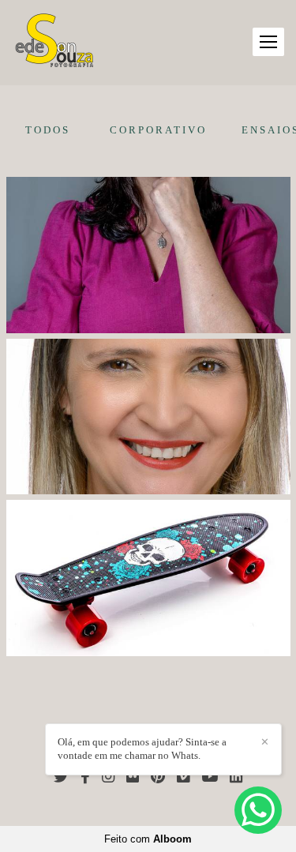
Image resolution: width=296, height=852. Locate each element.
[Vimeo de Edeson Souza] (183, 777)
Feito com (148, 839)
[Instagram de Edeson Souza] (108, 777)
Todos (47, 130)
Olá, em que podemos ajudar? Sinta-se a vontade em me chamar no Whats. (142, 748)
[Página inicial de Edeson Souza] (54, 42)
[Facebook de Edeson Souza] (85, 777)
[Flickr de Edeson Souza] (132, 777)
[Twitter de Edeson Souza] (61, 777)
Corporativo (158, 130)
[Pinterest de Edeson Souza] (158, 777)
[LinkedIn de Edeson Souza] (236, 777)
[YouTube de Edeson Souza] (209, 777)
